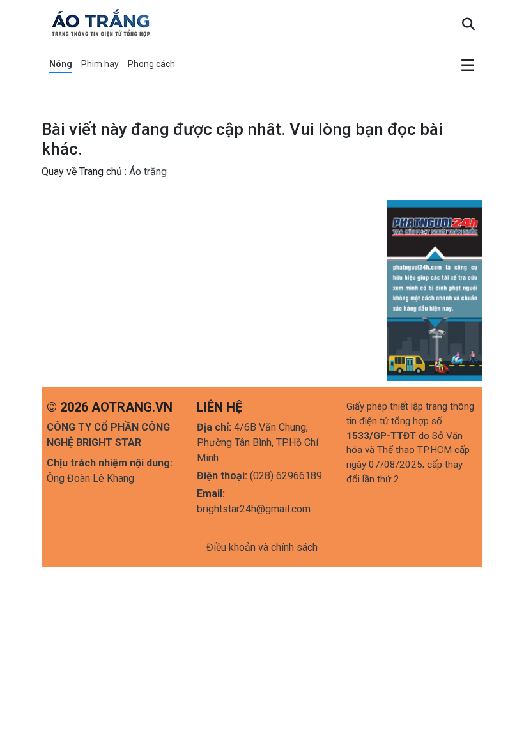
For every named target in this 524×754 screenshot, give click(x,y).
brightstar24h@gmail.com (254, 509)
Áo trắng (147, 171)
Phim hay (100, 64)
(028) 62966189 (286, 476)
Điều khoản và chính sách (262, 547)
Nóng (60, 64)
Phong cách (151, 64)
